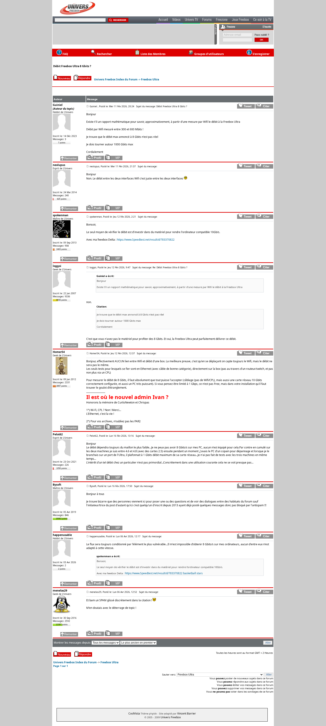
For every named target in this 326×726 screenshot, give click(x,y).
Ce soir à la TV (262, 20)
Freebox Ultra (150, 79)
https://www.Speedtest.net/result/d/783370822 (146, 239)
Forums (207, 20)
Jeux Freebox (240, 20)
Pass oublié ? (262, 34)
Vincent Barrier (186, 713)
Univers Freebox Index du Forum (115, 79)
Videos (176, 20)
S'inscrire (267, 27)
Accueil (163, 20)
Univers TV (191, 20)
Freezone (222, 20)
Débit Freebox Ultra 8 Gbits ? (72, 66)
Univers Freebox (171, 717)
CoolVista (134, 713)
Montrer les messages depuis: (73, 642)
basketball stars (193, 573)
